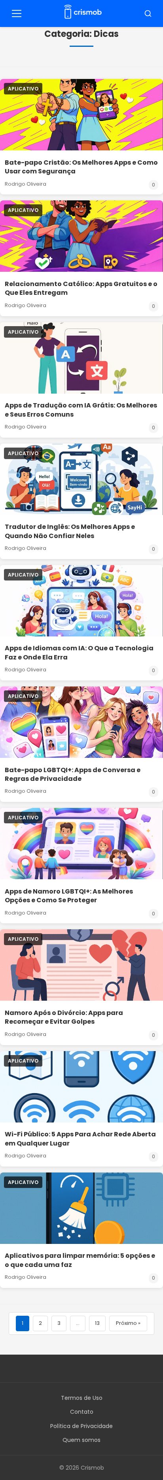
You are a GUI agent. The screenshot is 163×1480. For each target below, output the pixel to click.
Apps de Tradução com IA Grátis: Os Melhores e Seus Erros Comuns (81, 410)
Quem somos (81, 1440)
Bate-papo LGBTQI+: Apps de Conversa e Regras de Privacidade (72, 774)
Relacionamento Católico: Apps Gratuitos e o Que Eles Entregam (81, 288)
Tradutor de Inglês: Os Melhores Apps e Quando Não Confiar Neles (70, 531)
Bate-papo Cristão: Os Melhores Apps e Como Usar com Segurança (81, 167)
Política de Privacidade (81, 1426)
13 (97, 1323)
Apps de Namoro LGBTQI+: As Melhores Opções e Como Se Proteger (69, 896)
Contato (81, 1412)
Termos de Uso (81, 1398)
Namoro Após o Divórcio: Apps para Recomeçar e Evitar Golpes (64, 1017)
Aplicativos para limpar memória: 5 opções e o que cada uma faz (80, 1260)
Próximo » (128, 1323)
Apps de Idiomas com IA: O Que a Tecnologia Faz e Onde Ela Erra (79, 652)
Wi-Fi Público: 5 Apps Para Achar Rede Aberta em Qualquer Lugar (80, 1138)
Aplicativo (23, 88)
